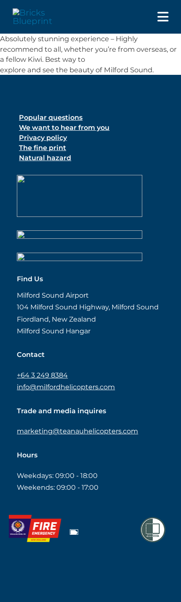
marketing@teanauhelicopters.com (77, 431)
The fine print (42, 148)
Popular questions (51, 117)
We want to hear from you (64, 128)
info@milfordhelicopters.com (66, 387)
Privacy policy (43, 138)
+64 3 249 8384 (42, 375)
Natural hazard (45, 158)
